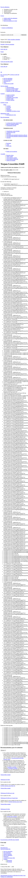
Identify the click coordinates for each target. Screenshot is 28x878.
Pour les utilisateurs (7, 855)
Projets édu (8, 146)
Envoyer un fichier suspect (12, 88)
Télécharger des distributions (10, 13)
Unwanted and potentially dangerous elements (16, 136)
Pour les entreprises (7, 79)
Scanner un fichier (10, 95)
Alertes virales (9, 156)
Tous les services (10, 87)
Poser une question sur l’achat (10, 20)
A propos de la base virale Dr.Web (14, 123)
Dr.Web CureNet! (10, 100)
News (4, 82)
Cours (7, 144)
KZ (13, 74)
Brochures (8, 143)
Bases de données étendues (12, 124)
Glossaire (8, 137)
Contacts (5, 859)
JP (11, 74)
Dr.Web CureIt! (9, 98)
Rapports (8, 108)
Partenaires (5, 856)
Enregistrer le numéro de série (10, 9)
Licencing (8, 107)
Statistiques (8, 109)
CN (3, 74)
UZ (15, 74)
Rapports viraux (10, 155)
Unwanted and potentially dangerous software (16, 135)
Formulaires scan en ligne (12, 97)
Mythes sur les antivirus (11, 151)
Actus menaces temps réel (12, 159)
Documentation (7, 12)
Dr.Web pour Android (12, 816)
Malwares (8, 133)
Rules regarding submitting (14, 39)
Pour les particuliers (7, 78)
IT (10, 74)
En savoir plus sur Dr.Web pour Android (10, 839)
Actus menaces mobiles (11, 157)
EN (5, 74)
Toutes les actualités (10, 160)
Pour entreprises (7, 852)
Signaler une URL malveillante (13, 91)
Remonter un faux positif (12, 90)
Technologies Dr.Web (11, 125)
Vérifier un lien (9, 96)
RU (2, 74)
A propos (8, 106)
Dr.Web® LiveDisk (11, 767)
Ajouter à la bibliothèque (7, 27)
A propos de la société (8, 83)
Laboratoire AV (6, 81)
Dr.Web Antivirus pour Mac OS (8, 785)
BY (17, 74)
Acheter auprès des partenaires (10, 18)
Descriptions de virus (11, 114)
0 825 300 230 (4, 49)
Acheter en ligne (7, 19)
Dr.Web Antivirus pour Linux (15, 801)
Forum (2, 51)
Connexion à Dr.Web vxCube (13, 111)
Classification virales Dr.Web (12, 131)
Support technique (8, 10)
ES (7, 74)
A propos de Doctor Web (9, 858)
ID (18, 74)
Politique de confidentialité (7, 876)
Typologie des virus (10, 132)
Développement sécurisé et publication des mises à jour (13, 875)
